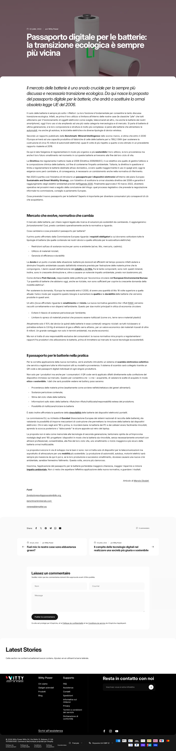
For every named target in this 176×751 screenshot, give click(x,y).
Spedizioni (68, 695)
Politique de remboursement (11, 746)
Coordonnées (62, 745)
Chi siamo (43, 684)
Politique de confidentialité (72, 623)
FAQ (65, 684)
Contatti (66, 691)
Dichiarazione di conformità (70, 717)
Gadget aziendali (46, 687)
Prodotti (42, 691)
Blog (40, 695)
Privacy (66, 706)
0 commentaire (144, 528)
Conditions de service (96, 623)
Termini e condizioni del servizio (72, 711)
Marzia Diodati (141, 480)
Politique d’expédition (50, 746)
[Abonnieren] (151, 687)
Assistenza (68, 687)
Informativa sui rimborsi (70, 700)
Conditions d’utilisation (38, 746)
